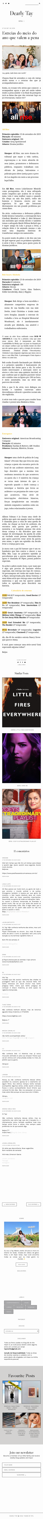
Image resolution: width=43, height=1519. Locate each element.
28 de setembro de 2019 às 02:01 (11, 1050)
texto (9, 1312)
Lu (3, 1048)
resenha (31, 1307)
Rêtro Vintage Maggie (10, 1038)
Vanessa (5, 858)
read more (21, 1264)
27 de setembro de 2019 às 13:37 (11, 924)
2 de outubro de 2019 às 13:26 (10, 1145)
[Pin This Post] (22, 662)
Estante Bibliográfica (9, 944)
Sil (3, 972)
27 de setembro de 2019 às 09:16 (11, 860)
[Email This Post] (25, 662)
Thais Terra (6, 1005)
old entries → (33, 1204)
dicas (26, 1302)
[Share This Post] (20, 662)
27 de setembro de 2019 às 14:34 (11, 956)
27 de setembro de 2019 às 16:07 (11, 974)
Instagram (30, 1038)
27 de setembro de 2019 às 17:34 (11, 1006)
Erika (4, 954)
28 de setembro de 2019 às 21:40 (11, 1076)
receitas (20, 1307)
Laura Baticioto (8, 922)
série (23, 664)
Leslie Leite (6, 884)
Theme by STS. (29, 1516)
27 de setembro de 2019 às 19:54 (11, 1032)
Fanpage (5, 1161)
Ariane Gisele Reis (8, 1109)
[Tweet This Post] (18, 662)
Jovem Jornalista (8, 1143)
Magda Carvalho (8, 1031)
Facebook (22, 1038)
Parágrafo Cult (7, 1098)
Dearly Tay (21, 13)
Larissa (5, 1074)
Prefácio (5, 994)
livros (9, 1307)
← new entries (9, 1204)
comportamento (13, 1302)
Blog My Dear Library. (19, 1132)
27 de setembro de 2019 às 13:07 (11, 886)
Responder (5, 876)
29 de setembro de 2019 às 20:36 (11, 1111)
